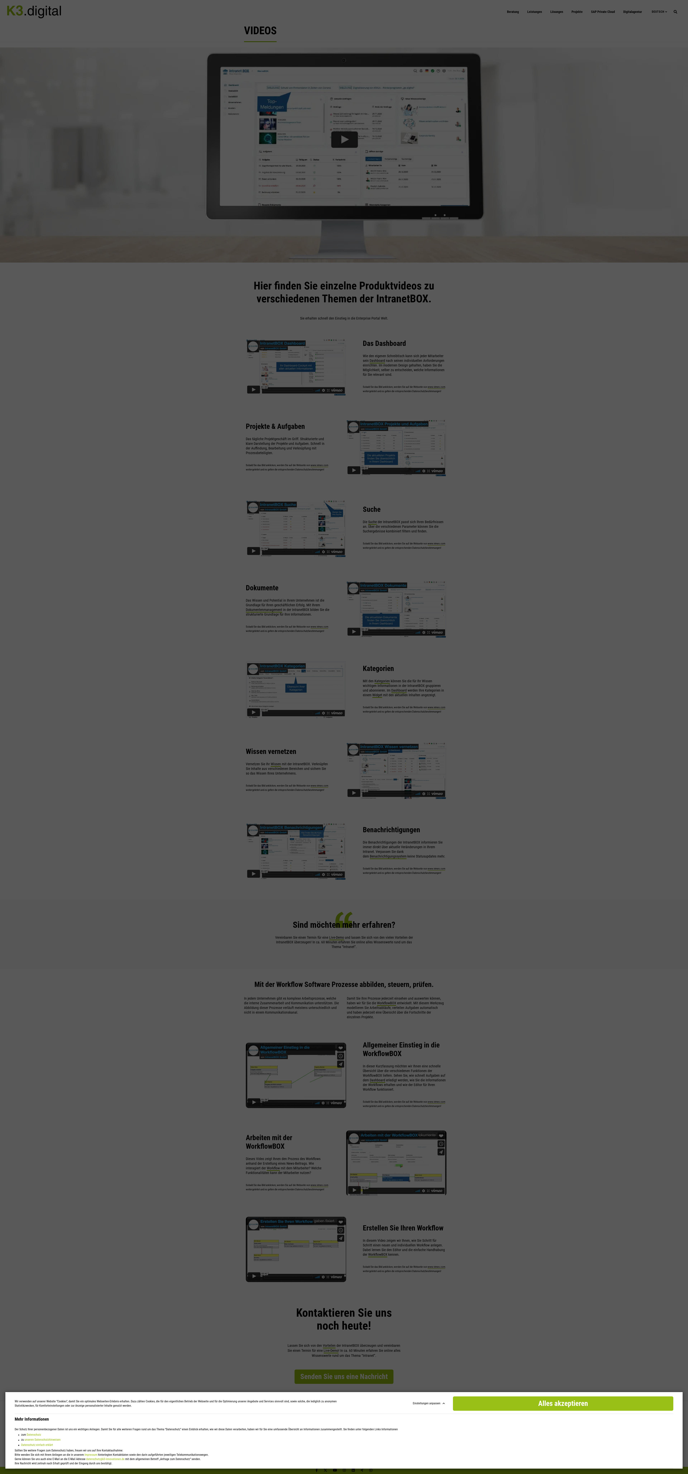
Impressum (91, 1454)
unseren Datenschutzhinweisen (43, 1439)
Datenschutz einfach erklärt (37, 1445)
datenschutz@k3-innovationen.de (105, 1459)
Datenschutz (34, 1434)
